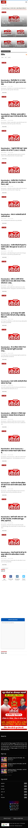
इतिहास (3, 57)
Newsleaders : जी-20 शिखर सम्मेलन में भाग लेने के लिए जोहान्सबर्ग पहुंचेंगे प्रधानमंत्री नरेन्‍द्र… (13, 349)
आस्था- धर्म (3, 791)
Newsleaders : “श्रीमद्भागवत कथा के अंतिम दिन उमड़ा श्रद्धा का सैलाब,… (20, 45)
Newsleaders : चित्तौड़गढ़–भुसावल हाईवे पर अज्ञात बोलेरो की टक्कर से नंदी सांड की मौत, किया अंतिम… (14, 116)
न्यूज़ (1, 794)
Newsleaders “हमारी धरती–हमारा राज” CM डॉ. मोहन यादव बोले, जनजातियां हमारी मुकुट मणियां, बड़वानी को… (13, 519)
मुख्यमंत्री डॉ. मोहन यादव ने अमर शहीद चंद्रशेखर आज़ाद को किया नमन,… (7, 34)
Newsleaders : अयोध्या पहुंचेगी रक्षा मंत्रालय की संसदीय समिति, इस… (7, 45)
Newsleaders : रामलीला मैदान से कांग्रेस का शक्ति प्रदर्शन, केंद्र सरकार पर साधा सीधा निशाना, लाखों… (13, 182)
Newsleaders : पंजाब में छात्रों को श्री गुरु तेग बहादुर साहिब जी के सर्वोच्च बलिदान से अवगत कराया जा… (13, 554)
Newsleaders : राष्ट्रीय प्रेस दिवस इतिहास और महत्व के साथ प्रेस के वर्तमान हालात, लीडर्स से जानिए (13, 485)
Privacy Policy (7, 818)
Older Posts (5, 568)
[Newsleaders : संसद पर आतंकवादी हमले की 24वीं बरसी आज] (14, 204)
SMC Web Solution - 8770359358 (19, 823)
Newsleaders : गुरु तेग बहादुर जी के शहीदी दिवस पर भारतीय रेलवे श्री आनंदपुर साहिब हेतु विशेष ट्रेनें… (13, 315)
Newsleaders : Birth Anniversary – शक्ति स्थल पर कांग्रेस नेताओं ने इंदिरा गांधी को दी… (13, 451)
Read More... (4, 92)
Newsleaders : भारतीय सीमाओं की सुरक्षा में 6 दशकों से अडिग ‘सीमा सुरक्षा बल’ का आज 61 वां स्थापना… (13, 247)
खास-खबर (2, 789)
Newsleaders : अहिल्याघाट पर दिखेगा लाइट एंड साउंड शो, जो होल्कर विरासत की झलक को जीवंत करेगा (13, 415)
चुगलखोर (9, 57)
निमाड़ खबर (3, 797)
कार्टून (6, 57)
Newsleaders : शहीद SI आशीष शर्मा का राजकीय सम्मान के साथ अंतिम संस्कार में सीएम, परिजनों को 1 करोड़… (13, 281)
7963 (25, 25)
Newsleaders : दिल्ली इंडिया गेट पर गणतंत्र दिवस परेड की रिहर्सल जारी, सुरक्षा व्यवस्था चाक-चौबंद (13, 82)
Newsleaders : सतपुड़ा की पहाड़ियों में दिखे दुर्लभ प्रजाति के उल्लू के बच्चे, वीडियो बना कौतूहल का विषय (13, 21)
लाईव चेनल (2, 783)
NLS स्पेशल (4, 12)
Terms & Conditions (18, 818)
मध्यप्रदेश (2, 786)
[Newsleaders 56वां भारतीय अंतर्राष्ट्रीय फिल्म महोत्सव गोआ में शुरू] (14, 370)
